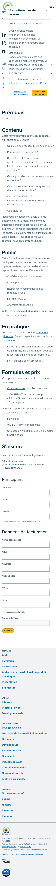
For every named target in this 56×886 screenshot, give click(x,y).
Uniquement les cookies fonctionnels (19, 93)
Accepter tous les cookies (39, 93)
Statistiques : (15, 53)
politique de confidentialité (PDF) (27, 83)
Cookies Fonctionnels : (21, 30)
